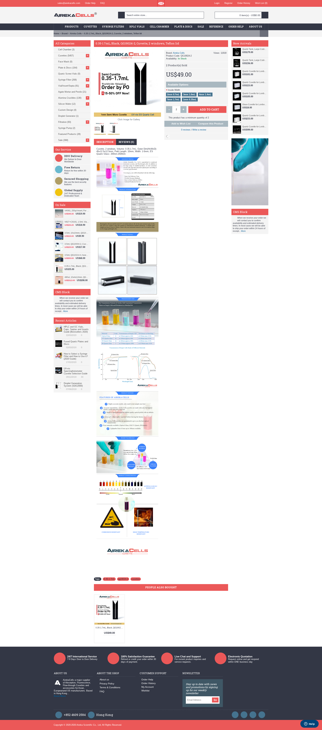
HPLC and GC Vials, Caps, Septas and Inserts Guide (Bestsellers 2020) (76, 329)
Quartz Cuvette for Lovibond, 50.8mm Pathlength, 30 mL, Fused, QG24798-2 (254, 82)
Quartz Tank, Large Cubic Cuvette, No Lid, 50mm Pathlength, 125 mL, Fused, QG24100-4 (254, 60)
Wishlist (145, 690)
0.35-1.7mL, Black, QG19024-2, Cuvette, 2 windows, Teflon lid (110, 628)
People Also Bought (161, 587)
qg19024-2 (123, 579)
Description (105, 142)
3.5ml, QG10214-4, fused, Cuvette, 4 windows (77, 255)
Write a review (199, 129)
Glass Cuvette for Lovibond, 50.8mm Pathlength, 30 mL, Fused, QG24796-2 (254, 104)
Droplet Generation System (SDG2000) (73, 384)
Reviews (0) (126, 142)
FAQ (102, 691)
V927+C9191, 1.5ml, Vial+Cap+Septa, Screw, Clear (77, 222)
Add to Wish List (181, 123)
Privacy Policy (107, 683)
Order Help (147, 679)
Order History (148, 683)
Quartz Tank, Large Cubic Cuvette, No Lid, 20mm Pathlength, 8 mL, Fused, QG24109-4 (254, 49)
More (65, 311)
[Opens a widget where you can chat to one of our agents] (309, 724)
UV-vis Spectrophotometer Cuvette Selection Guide (75, 371)
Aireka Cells (179, 53)
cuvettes (135, 579)
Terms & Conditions (110, 687)
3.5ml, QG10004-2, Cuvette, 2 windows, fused (77, 244)
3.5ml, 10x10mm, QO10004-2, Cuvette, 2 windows (77, 233)
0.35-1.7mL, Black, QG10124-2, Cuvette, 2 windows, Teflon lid (77, 266)
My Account (147, 687)
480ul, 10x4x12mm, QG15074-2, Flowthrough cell (77, 277)
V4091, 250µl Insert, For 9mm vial (77, 210)
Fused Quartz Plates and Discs (76, 342)
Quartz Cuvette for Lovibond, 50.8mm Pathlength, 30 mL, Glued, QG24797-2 (254, 93)
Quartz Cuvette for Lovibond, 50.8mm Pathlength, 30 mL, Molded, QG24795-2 (254, 115)
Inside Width (174, 90)
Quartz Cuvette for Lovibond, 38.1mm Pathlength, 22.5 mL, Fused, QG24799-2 (254, 71)
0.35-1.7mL (109, 579)
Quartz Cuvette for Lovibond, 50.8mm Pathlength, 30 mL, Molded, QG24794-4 (254, 126)
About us (104, 679)
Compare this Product (210, 123)
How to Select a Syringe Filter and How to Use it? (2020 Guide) (76, 356)
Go (215, 700)
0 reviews (185, 129)
